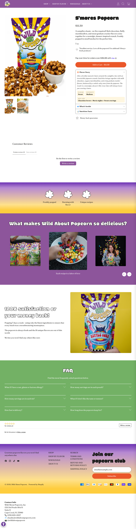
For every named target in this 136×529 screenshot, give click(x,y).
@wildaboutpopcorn (16, 520)
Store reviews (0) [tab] (31, 152)
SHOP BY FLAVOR (56, 456)
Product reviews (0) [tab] (19, 152)
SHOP (51, 452)
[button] (122, 3)
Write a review (68, 163)
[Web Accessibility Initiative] (3, 524)
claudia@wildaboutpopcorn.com (21, 518)
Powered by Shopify (36, 484)
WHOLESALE (75, 4)
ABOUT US (53, 464)
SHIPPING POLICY (78, 469)
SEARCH (74, 452)
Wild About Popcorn (19, 484)
